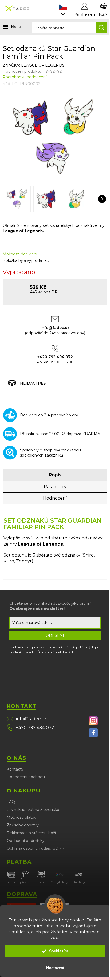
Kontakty (15, 769)
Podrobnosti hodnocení (24, 77)
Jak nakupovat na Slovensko (33, 809)
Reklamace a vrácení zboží (31, 832)
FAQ (11, 801)
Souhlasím (58, 951)
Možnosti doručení (20, 254)
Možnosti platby (21, 817)
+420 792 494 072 (35, 727)
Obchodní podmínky (26, 840)
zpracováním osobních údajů (52, 647)
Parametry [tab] (55, 486)
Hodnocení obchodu (26, 777)
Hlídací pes (33, 383)
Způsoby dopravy (23, 825)
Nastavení (55, 967)
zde (55, 937)
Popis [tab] (55, 474)
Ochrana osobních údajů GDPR (35, 848)
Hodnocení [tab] (55, 498)
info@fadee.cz (31, 718)
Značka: (34, 65)
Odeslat (55, 635)
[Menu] (8, 26)
